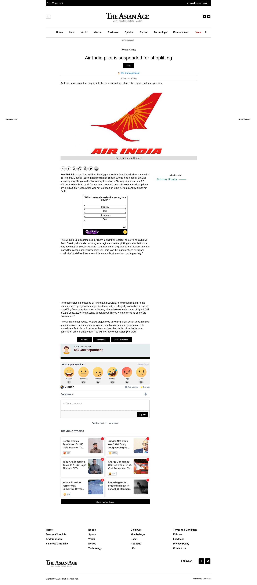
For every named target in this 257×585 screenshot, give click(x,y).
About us (136, 543)
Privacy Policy (181, 543)
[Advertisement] (105, 278)
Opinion (129, 32)
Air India (84, 340)
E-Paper (177, 534)
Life (133, 548)
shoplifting (101, 340)
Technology (160, 32)
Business (113, 32)
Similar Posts (166, 179)
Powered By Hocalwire (202, 579)
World (84, 32)
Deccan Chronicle (56, 534)
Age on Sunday (201, 3)
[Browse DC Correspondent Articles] (66, 349)
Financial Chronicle (57, 543)
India (72, 32)
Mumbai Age (138, 534)
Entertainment (181, 32)
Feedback (178, 539)
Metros (97, 32)
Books (92, 530)
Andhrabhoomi (54, 539)
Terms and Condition (185, 530)
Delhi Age (136, 530)
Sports (143, 32)
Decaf (134, 539)
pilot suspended (121, 340)
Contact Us (179, 548)
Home (59, 32)
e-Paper (190, 3)
